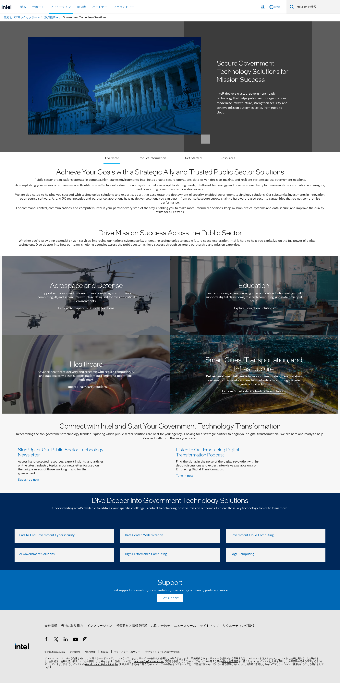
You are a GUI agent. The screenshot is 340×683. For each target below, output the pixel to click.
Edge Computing (242, 554)
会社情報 (50, 626)
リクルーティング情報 (238, 626)
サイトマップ (209, 626)
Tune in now (184, 476)
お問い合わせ (160, 626)
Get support (170, 598)
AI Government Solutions (37, 554)
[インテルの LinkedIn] (65, 639)
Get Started (193, 158)
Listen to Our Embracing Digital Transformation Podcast (207, 452)
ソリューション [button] (60, 7)
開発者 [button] (81, 7)
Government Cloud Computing (252, 535)
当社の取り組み (72, 626)
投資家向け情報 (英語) (131, 626)
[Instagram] (85, 639)
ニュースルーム (185, 626)
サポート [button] (38, 7)
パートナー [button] (99, 7)
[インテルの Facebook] (46, 639)
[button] (170, 453)
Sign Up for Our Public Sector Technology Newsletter (60, 452)
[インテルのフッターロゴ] (22, 646)
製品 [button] (23, 7)
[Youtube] (75, 639)
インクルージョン (99, 626)
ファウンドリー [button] (124, 7)
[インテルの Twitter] (56, 639)
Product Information (152, 158)
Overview (112, 158)
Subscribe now (28, 480)
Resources (228, 158)
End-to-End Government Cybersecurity (47, 535)
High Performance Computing (146, 554)
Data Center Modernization (144, 535)
